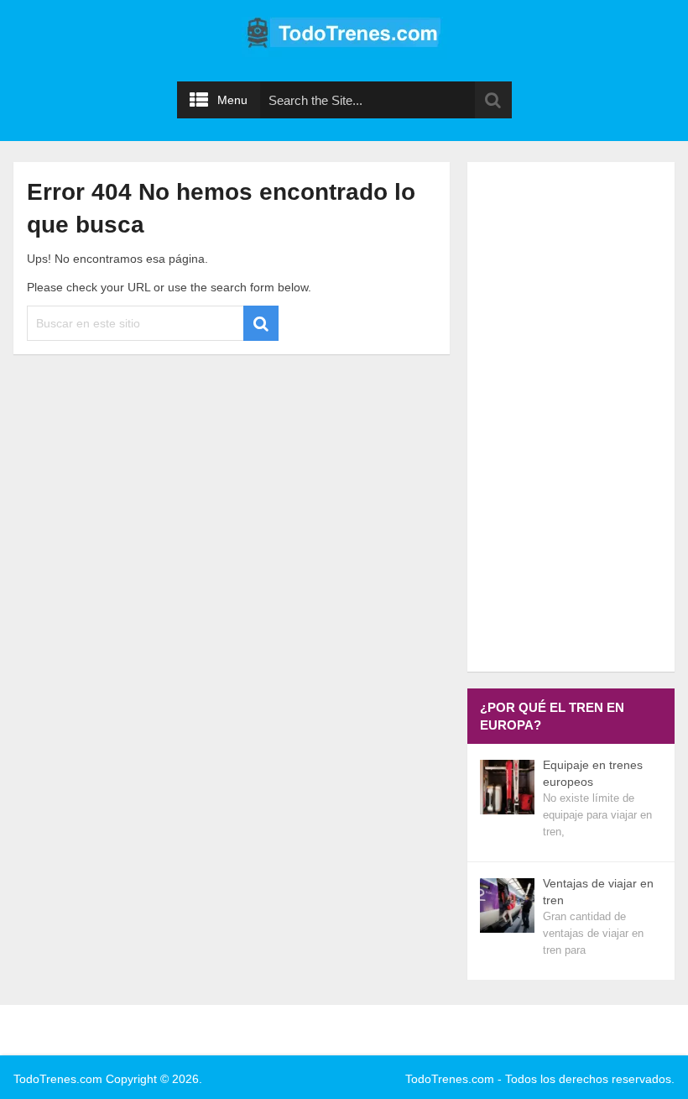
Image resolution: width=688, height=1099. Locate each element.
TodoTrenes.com (57, 1079)
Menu (232, 100)
